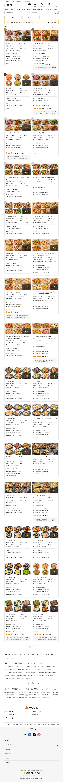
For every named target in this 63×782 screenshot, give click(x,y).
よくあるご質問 (8, 714)
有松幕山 (54, 667)
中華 (10, 658)
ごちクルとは (7, 711)
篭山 (32, 675)
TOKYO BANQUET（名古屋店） (14, 50)
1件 (47, 64)
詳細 (20, 56)
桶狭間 (15, 672)
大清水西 (43, 669)
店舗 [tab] (13, 17)
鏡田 (29, 675)
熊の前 (6, 678)
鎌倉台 (36, 675)
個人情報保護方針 (30, 775)
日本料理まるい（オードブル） (13, 546)
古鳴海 (26, 678)
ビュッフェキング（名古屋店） (13, 387)
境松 (30, 678)
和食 (5, 658)
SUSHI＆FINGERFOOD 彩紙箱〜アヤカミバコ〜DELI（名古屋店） (46, 261)
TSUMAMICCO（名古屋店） (41, 50)
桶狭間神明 (48, 672)
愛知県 (39, 724)
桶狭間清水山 (41, 672)
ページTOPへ (30, 729)
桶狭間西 (54, 672)
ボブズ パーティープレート (12, 620)
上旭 (40, 675)
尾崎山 (24, 675)
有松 (23, 667)
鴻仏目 (18, 678)
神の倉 (47, 675)
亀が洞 (51, 675)
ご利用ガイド (35, 711)
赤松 (17, 667)
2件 (47, 108)
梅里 (23, 669)
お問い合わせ (7, 718)
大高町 (6, 672)
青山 (13, 667)
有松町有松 (40, 667)
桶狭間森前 (19, 675)
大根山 (10, 672)
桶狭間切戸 (33, 672)
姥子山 (19, 669)
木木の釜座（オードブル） (40, 463)
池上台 (10, 669)
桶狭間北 (28, 672)
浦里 (27, 669)
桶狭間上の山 (21, 672)
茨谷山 (15, 669)
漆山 (30, 669)
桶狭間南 (13, 675)
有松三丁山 (34, 667)
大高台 (54, 669)
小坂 (22, 678)
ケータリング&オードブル (30, 724)
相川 (5, 667)
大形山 (34, 669)
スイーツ (16, 658)
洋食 (8, 658)
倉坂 (10, 678)
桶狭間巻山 (7, 675)
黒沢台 (14, 678)
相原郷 (9, 667)
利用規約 (34, 714)
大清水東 (49, 669)
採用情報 (34, 775)
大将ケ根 (53, 724)
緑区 (49, 724)
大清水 (38, 669)
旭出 (20, 667)
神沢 (43, 675)
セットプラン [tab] (31, 17)
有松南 (6, 669)
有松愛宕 (28, 667)
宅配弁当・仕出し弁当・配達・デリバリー (15, 724)
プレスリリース (39, 775)
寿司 (13, 658)
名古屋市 (44, 724)
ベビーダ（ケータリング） (12, 94)
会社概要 (23, 775)
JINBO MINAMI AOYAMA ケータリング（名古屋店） (18, 186)
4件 (47, 634)
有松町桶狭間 (48, 667)
